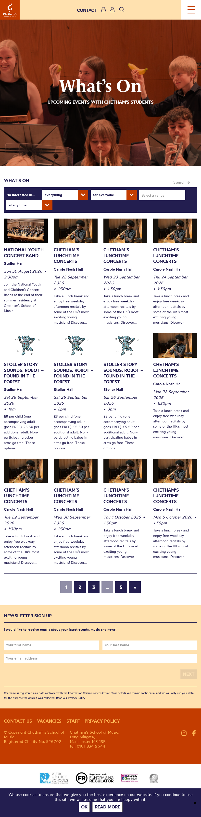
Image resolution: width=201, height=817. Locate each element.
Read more (107, 807)
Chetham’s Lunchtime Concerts (66, 255)
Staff (73, 721)
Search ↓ (181, 182)
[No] (194, 802)
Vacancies (49, 721)
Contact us (18, 721)
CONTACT (87, 10)
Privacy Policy (76, 698)
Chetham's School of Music (10, 10)
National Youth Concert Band (24, 252)
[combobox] (162, 195)
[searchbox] (163, 195)
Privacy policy (102, 721)
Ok (84, 807)
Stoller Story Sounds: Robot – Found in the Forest (24, 373)
